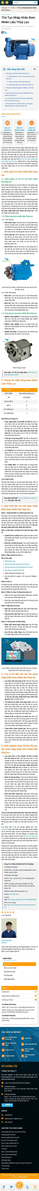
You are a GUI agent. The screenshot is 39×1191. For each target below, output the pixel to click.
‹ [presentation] (2, 132)
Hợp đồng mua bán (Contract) (14, 570)
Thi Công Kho (29, 26)
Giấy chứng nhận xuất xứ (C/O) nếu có (17, 564)
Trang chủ (4, 8)
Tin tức (13, 8)
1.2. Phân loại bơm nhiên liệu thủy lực (18, 82)
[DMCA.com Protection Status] (7, 1105)
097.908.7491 (14, 894)
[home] (4, 1186)
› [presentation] (37, 132)
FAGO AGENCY (23, 1177)
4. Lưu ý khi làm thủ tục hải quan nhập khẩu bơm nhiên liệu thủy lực (19, 99)
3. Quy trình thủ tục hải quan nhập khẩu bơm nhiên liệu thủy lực (19, 94)
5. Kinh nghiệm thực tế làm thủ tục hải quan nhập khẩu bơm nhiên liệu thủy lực (19, 105)
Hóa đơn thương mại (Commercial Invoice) (19, 567)
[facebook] (2, 32)
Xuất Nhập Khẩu (6, 28)
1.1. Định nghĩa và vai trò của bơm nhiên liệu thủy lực (20, 78)
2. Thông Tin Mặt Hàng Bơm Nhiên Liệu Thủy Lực (19, 89)
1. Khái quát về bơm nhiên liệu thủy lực (17, 73)
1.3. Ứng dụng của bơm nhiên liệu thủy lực (19, 85)
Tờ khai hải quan (10, 561)
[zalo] (6, 32)
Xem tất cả (7, 964)
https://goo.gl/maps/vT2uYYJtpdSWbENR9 (22, 899)
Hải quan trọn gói (19, 26)
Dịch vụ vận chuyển (7, 26)
